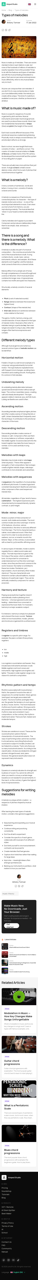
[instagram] (8, 1260)
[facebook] (4, 1260)
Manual (5, 1252)
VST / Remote (7, 1207)
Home (4, 10)
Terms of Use (7, 1226)
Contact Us (6, 1242)
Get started (9, 925)
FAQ (3, 1245)
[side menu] (35, 4)
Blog (10, 10)
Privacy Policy (8, 1223)
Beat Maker (6, 1213)
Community (7, 1248)
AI (2, 1229)
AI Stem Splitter (8, 1210)
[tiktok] (18, 1260)
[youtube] (13, 1260)
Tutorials (5, 1194)
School (5, 1232)
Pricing (5, 1188)
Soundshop (6, 1191)
